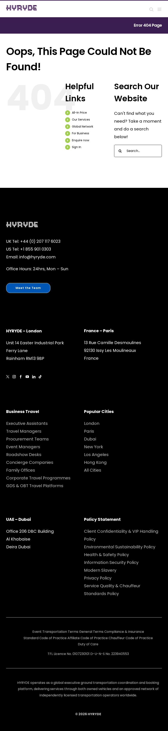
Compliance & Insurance (124, 631)
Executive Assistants (27, 423)
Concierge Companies (29, 462)
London (91, 423)
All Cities (92, 470)
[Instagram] (14, 376)
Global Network (82, 126)
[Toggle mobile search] (151, 9)
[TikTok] (40, 376)
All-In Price (79, 113)
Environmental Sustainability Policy (119, 547)
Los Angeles (96, 454)
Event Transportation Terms (55, 631)
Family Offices (20, 470)
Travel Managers (23, 431)
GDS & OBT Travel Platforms (34, 486)
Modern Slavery (100, 570)
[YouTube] (27, 376)
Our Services (81, 119)
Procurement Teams (27, 439)
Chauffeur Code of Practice (131, 638)
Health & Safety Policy (106, 555)
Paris (89, 431)
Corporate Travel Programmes (38, 478)
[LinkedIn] (33, 376)
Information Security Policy (111, 562)
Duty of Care (88, 644)
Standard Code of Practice (45, 638)
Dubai (90, 439)
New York (93, 447)
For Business (80, 133)
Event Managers (23, 447)
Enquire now (80, 140)
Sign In (76, 147)
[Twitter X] (7, 377)
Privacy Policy (97, 578)
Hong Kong (95, 462)
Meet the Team (28, 288)
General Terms (91, 631)
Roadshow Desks (23, 454)
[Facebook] (20, 376)
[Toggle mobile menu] (160, 9)
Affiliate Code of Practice (87, 638)
